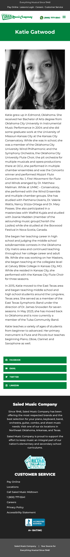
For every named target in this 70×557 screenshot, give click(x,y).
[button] (64, 16)
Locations (13, 486)
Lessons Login (27, 7)
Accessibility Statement (21, 512)
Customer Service (54, 7)
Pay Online (12, 7)
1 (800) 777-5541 (16, 497)
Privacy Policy (15, 507)
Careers (39, 7)
